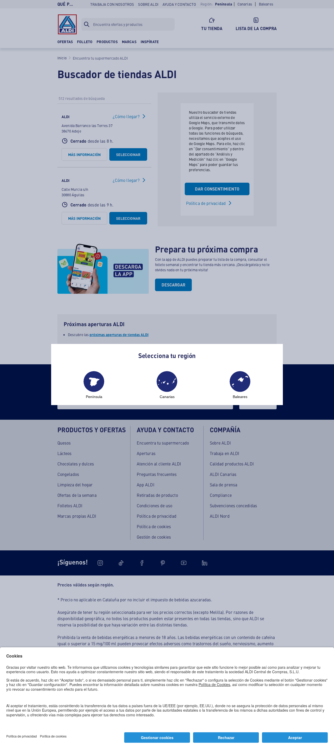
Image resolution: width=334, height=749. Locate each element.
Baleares (240, 397)
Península (94, 397)
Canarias (167, 397)
